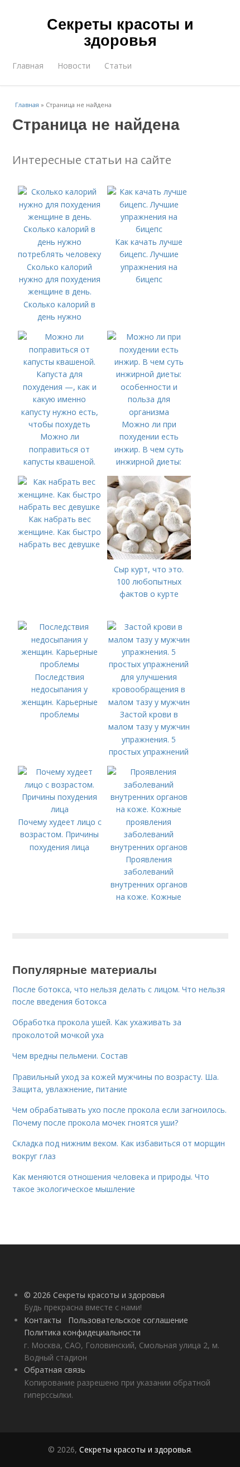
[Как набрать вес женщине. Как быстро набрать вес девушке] (60, 506)
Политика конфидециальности (82, 1332)
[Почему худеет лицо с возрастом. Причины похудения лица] (60, 809)
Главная (28, 65)
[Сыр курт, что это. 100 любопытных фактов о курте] (149, 556)
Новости (73, 65)
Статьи (118, 65)
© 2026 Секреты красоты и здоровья (94, 1295)
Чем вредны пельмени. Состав (70, 1055)
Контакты (42, 1320)
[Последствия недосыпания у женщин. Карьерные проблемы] (60, 664)
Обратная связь (54, 1369)
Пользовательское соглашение (128, 1320)
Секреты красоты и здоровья (120, 31)
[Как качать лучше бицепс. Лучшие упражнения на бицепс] (149, 229)
